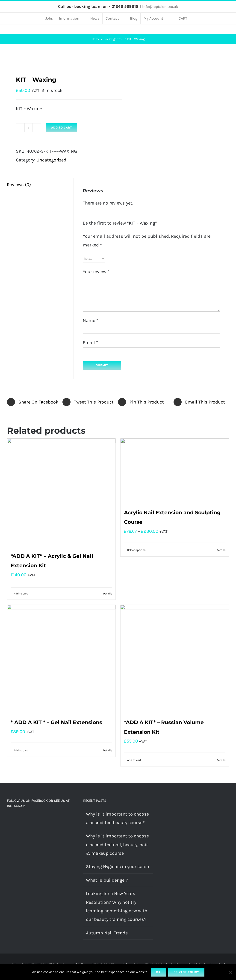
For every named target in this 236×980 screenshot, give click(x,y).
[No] (230, 972)
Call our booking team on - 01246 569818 (98, 6)
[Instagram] (14, 819)
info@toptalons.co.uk (160, 6)
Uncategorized (51, 160)
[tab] (36, 184)
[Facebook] (8, 819)
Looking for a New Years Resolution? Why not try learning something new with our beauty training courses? (116, 906)
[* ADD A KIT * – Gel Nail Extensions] (61, 659)
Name (90, 320)
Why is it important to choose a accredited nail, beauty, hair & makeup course (117, 844)
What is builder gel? (107, 880)
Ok (158, 972)
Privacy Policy (186, 972)
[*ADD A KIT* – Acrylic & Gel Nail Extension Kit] (61, 493)
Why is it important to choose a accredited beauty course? (117, 818)
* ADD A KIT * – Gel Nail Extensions (56, 722)
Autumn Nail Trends (107, 933)
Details (107, 593)
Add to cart (61, 127)
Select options (136, 550)
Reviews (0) (19, 184)
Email (90, 342)
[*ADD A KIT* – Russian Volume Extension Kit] (175, 659)
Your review (96, 271)
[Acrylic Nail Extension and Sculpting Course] (175, 471)
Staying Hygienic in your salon (117, 866)
